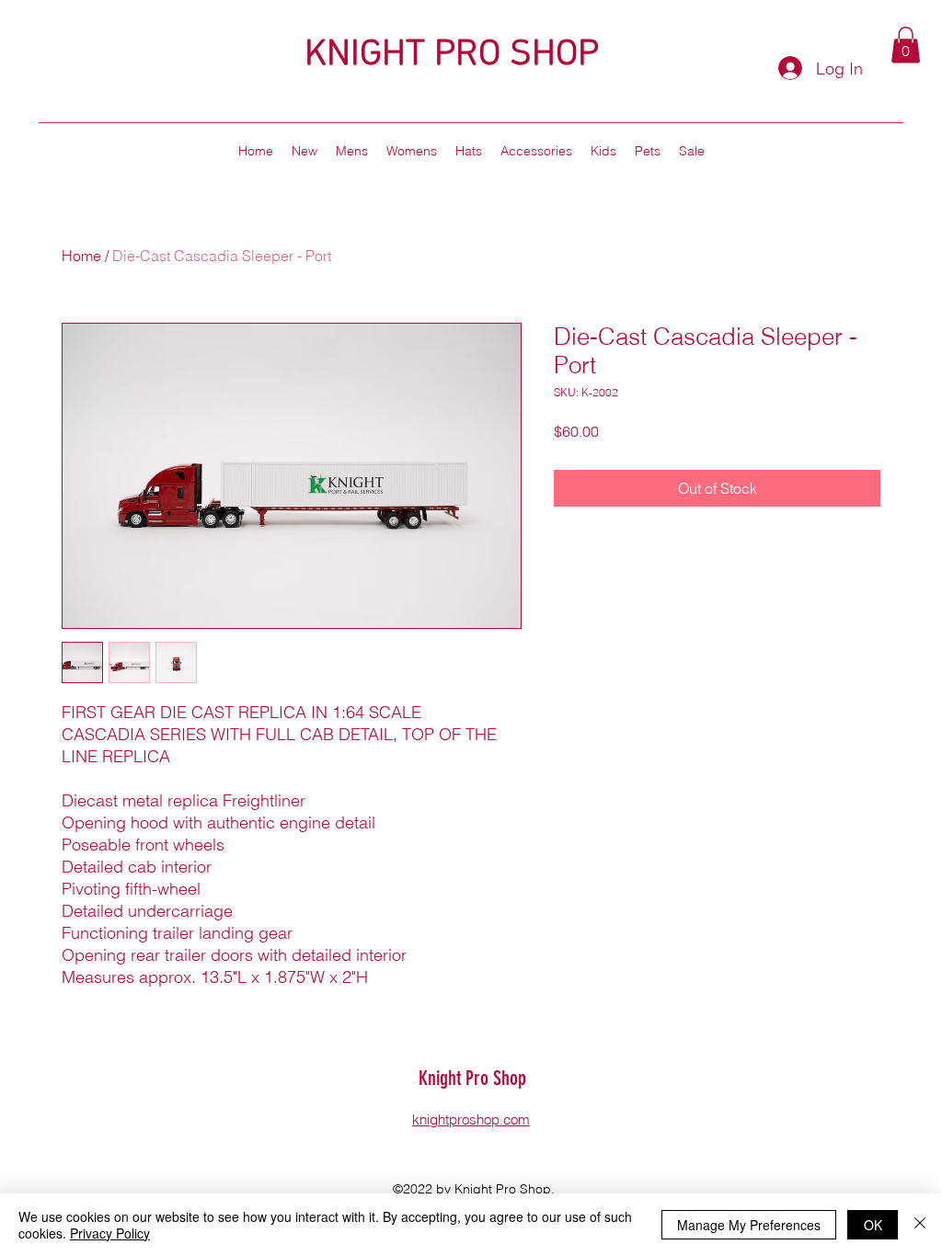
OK (873, 1225)
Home (81, 255)
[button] (905, 45)
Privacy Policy (110, 1233)
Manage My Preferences (749, 1225)
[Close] (920, 1224)
